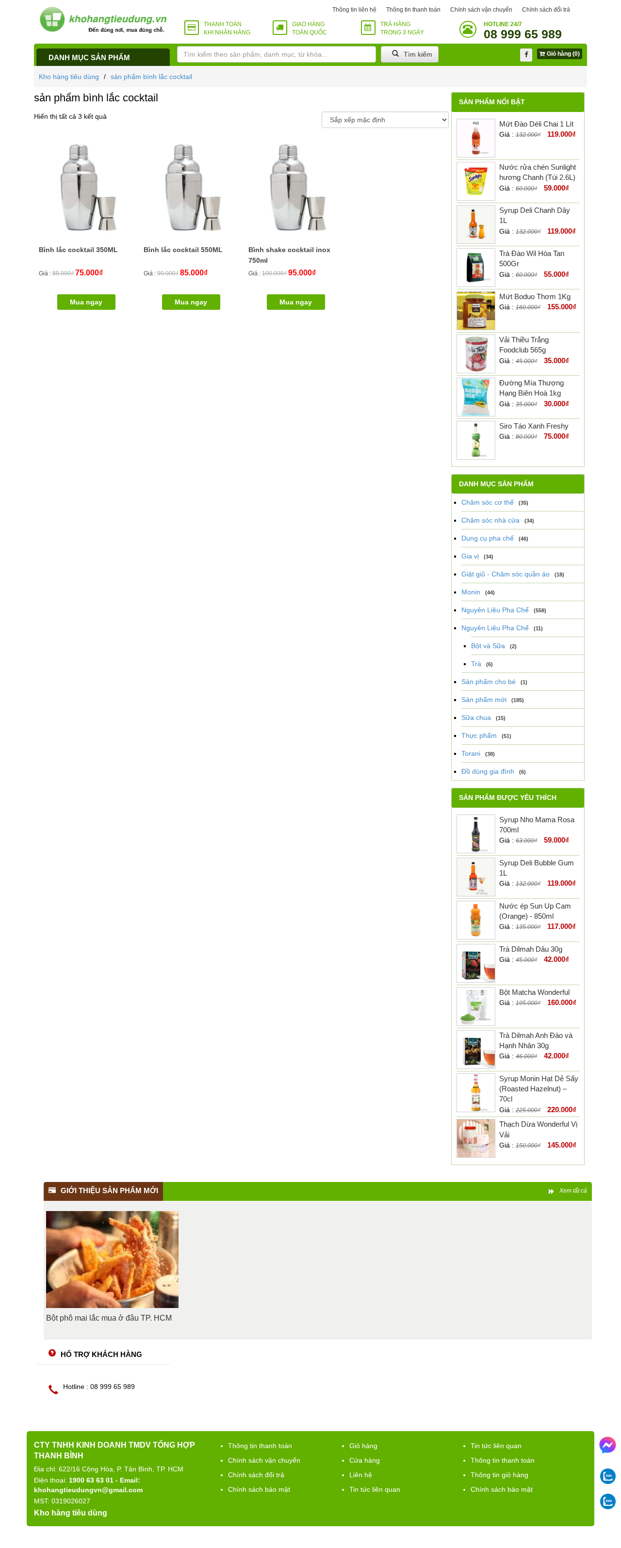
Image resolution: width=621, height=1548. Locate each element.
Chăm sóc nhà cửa (490, 520)
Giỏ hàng (363, 1446)
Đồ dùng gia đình (487, 771)
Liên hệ (360, 1475)
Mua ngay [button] (86, 302)
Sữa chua (476, 717)
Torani (470, 753)
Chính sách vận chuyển (481, 9)
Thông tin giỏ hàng (499, 1475)
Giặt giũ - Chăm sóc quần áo (505, 574)
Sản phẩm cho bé (488, 682)
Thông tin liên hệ (354, 9)
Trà (476, 664)
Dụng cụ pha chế (487, 538)
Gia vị (470, 556)
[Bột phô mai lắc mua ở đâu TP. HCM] (112, 1259)
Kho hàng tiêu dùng (69, 76)
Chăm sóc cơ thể (487, 502)
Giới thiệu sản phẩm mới (109, 1190)
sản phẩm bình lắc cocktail (151, 76)
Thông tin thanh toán (413, 9)
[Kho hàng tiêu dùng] (103, 19)
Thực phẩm (479, 735)
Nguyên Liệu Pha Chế (495, 610)
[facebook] (526, 55)
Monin (470, 592)
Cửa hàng (364, 1460)
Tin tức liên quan (374, 1489)
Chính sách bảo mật (259, 1489)
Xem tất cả (573, 1190)
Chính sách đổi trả (546, 9)
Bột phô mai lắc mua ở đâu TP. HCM (109, 1318)
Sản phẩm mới (484, 699)
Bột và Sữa (488, 646)
